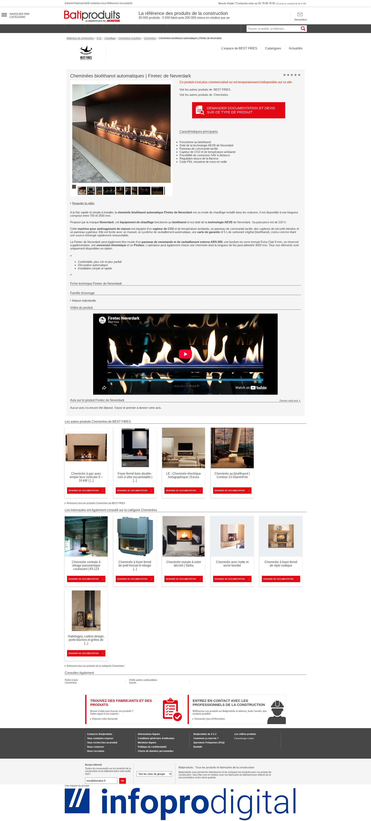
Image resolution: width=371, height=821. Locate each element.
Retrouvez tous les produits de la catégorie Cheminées (95, 666)
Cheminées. (221, 94)
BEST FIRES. (222, 89)
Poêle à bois (71, 680)
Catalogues (273, 48)
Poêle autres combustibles (143, 680)
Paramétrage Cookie (244, 738)
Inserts (132, 682)
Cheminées (71, 682)
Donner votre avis (289, 400)
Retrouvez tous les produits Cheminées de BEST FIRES (96, 503)
